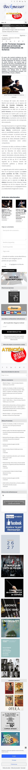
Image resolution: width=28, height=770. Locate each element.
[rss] (25, 1)
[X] (6, 367)
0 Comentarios (19, 220)
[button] (25, 747)
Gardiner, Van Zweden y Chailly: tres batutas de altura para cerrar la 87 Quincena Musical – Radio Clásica (13, 389)
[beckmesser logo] (13, 3)
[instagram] (17, 1)
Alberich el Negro (6, 383)
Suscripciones (14, 290)
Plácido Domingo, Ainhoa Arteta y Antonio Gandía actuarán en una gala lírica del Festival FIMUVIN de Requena (14, 464)
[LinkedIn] (11, 367)
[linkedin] (22, 1)
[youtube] (19, 1)
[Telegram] (19, 367)
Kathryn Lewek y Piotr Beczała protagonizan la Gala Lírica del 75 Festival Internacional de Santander (20, 214)
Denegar (14, 760)
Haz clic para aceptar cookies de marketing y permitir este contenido (14, 502)
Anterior (5, 35)
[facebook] (11, 1)
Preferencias (14, 764)
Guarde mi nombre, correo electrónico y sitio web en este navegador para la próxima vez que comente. (14, 259)
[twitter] (14, 1)
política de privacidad (10, 338)
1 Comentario (5, 219)
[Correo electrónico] (24, 367)
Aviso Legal (23, 767)
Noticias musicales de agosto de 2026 (11, 444)
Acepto (14, 756)
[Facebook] (2, 367)
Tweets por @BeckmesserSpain (14, 502)
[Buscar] (25, 22)
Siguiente (22, 35)
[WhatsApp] (15, 367)
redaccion (6, 37)
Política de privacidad (15, 767)
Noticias (8, 39)
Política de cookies (6, 767)
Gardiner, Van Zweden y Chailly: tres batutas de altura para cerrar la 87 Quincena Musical (13, 393)
